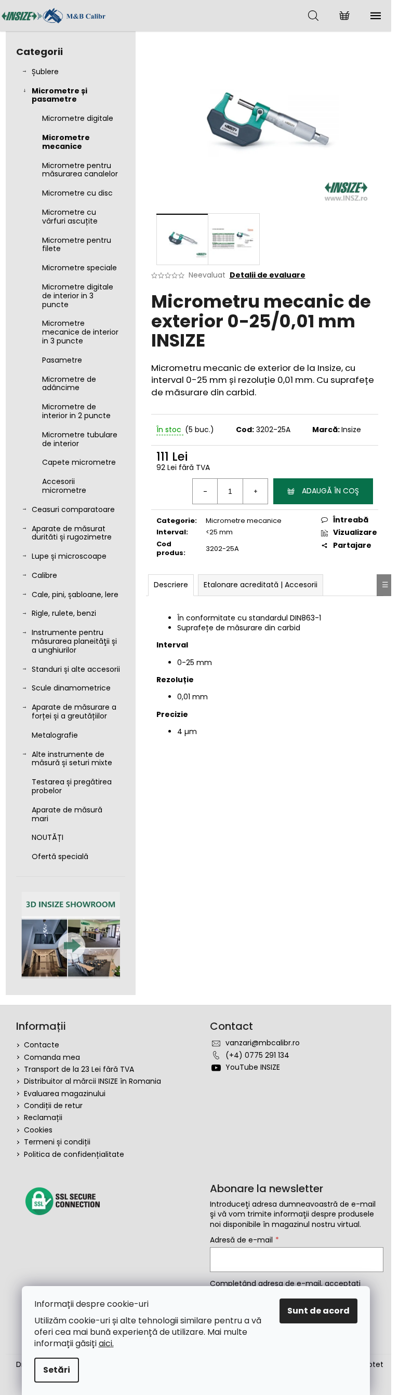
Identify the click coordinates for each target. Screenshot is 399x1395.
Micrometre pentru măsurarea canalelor (80, 169)
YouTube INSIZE (252, 1067)
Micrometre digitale (77, 118)
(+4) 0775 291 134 (257, 1055)
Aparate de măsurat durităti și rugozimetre (72, 533)
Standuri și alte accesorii (76, 669)
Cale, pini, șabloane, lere (75, 594)
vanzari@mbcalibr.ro (262, 1043)
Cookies (38, 1130)
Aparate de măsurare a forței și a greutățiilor (74, 711)
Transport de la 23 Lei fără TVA (79, 1069)
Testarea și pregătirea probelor (72, 786)
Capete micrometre (79, 462)
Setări (56, 1370)
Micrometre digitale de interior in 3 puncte (77, 296)
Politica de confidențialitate (74, 1154)
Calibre (44, 575)
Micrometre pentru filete (76, 244)
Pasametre (62, 360)
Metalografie (55, 735)
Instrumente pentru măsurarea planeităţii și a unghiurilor (74, 641)
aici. (106, 1343)
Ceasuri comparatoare (73, 509)
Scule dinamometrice (71, 688)
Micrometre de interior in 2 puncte (76, 411)
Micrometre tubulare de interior (79, 439)
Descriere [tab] (171, 584)
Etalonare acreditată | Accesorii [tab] (260, 584)
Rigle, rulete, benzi (64, 613)
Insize (351, 429)
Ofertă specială (60, 856)
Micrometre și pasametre (59, 95)
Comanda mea (52, 1057)
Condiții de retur (53, 1105)
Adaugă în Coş (330, 491)
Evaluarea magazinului (64, 1093)
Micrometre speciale (79, 268)
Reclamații (43, 1117)
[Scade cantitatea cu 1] (205, 491)
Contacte (41, 1045)
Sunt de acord (318, 1311)
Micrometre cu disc (77, 193)
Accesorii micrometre (64, 485)
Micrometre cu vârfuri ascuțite (70, 216)
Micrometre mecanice (66, 141)
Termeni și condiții (57, 1142)
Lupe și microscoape (69, 556)
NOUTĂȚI (47, 837)
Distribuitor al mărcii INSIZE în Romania (92, 1081)
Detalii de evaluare (267, 275)
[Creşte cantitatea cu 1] (255, 491)
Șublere (45, 71)
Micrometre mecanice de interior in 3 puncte (80, 332)
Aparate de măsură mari (67, 814)
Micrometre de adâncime (69, 383)
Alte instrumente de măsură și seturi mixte (72, 758)
